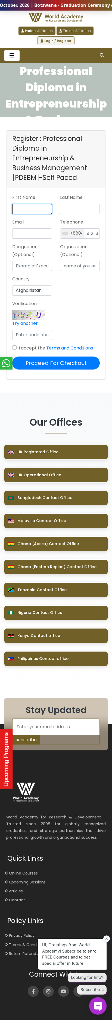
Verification (24, 303)
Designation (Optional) (25, 251)
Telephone (71, 222)
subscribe (26, 739)
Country (21, 279)
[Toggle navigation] (12, 55)
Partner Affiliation (38, 30)
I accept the (56, 348)
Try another (25, 323)
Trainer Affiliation (76, 30)
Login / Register (57, 40)
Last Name (71, 197)
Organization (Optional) (74, 251)
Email (18, 222)
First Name (23, 197)
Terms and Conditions (69, 348)
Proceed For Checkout (56, 363)
